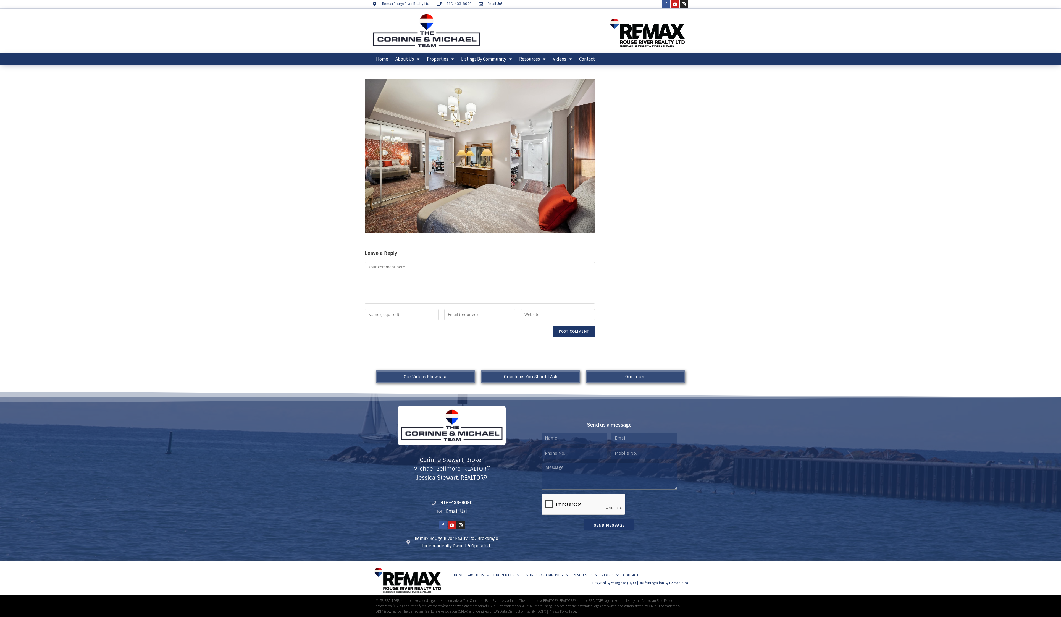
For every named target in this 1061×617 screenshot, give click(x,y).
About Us (404, 59)
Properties (437, 59)
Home (382, 59)
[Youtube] (675, 4)
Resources (529, 59)
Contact (587, 59)
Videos (559, 59)
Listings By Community (483, 59)
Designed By (601, 583)
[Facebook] (666, 4)
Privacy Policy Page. (563, 611)
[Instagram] (684, 4)
